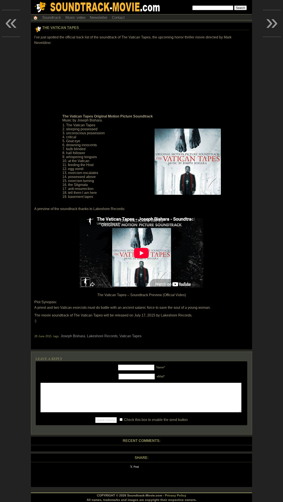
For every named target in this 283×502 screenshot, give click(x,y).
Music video (75, 17)
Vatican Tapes (130, 336)
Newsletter (98, 17)
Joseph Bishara (73, 336)
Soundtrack (51, 17)
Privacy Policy (175, 495)
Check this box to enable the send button (155, 420)
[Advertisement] (141, 80)
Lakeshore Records (102, 336)
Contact (118, 17)
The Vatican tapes (60, 28)
